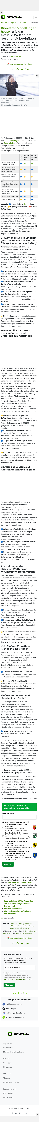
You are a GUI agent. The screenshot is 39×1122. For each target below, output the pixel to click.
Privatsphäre (8, 1097)
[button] (19, 64)
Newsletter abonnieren (15, 1017)
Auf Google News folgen (15, 1013)
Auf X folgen (11, 1008)
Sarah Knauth (15, 57)
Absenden (8, 864)
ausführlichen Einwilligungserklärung (17, 979)
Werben (6, 1058)
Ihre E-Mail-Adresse (9, 813)
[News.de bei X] (23, 1113)
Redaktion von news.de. (24, 933)
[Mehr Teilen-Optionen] (26, 69)
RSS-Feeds (7, 1074)
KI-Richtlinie (8, 1093)
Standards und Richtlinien (13, 1052)
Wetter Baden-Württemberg (19, 928)
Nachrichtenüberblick (11, 1082)
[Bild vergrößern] (37, 75)
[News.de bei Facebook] (19, 1113)
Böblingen (13, 926)
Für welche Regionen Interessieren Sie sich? (16, 822)
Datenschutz (8, 1048)
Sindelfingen (31, 926)
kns (2, 918)
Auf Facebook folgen (14, 1004)
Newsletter (7, 1067)
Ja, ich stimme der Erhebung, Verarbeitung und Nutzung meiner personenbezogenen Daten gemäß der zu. (18, 976)
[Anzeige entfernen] (37, 1114)
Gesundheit (22, 926)
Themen (6, 1078)
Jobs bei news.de (9, 1089)
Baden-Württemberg (17, 924)
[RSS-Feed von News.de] (26, 1113)
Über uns (7, 1063)
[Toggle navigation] (35, 17)
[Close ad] (1, 12)
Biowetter (28, 924)
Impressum (7, 1043)
